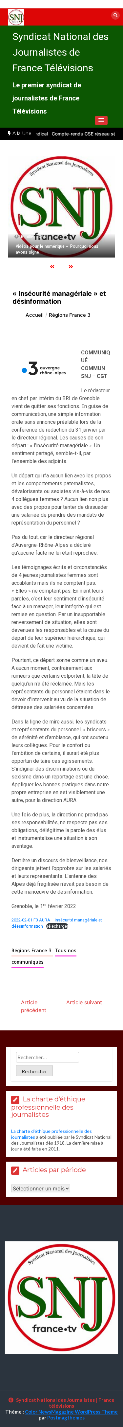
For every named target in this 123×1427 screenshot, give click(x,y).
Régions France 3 (32, 950)
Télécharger (57, 926)
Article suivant (84, 1002)
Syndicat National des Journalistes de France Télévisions (60, 52)
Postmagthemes (66, 1417)
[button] (101, 120)
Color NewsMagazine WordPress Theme (71, 1412)
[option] (61, 206)
